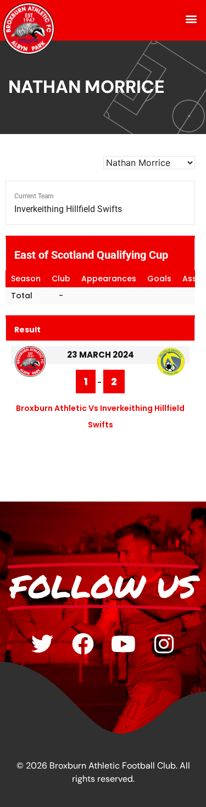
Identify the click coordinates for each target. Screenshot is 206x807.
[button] (191, 19)
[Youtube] (124, 644)
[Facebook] (83, 644)
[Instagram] (164, 644)
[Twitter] (42, 644)
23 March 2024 (100, 354)
